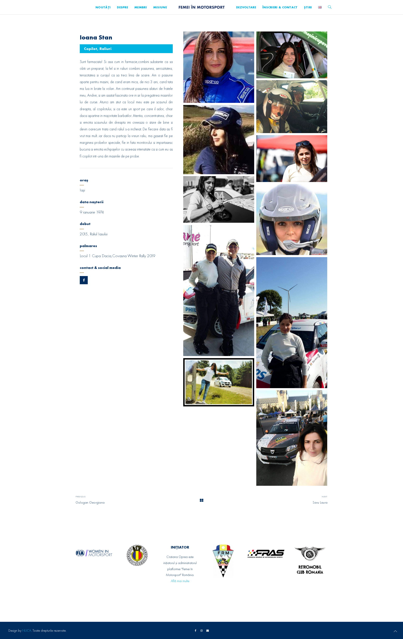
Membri (140, 7)
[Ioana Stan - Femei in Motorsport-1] (218, 67)
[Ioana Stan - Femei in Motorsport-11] (291, 438)
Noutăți (103, 7)
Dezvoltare (246, 7)
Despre (122, 7)
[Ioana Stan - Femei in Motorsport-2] (291, 54)
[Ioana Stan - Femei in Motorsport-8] (218, 290)
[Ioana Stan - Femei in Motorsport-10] (218, 382)
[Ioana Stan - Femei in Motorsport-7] (291, 219)
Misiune (160, 7)
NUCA (26, 630)
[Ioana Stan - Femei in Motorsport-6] (218, 199)
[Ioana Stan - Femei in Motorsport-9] (291, 322)
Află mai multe (180, 581)
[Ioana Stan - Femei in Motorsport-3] (291, 106)
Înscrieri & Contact (280, 7)
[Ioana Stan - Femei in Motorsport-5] (291, 158)
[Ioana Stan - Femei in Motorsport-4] (218, 139)
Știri (308, 7)
